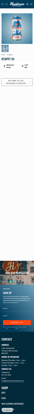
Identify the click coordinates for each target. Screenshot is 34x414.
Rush (4, 398)
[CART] (31, 4)
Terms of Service (11, 328)
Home (3, 55)
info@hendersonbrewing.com (13, 381)
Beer (3, 392)
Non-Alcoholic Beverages (13, 403)
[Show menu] (2, 4)
